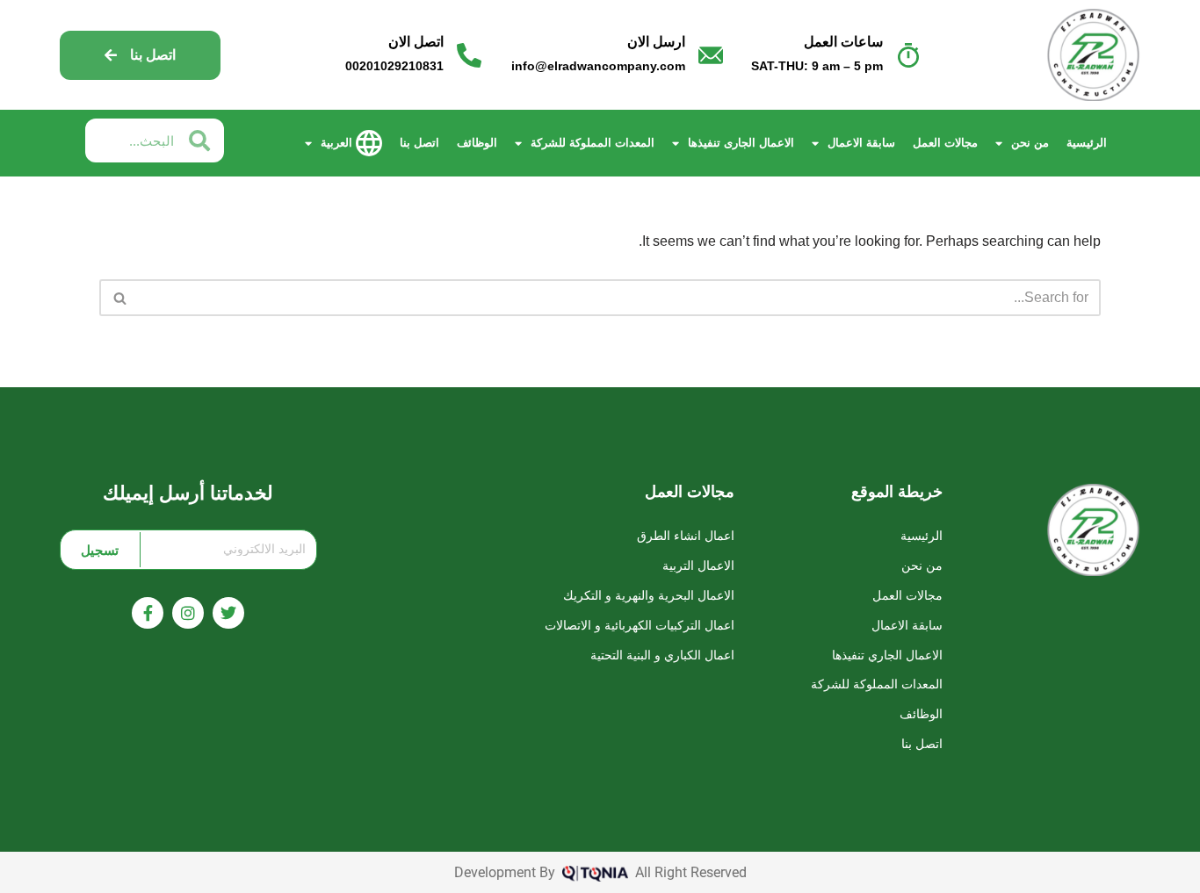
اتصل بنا (419, 142)
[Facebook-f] (147, 613)
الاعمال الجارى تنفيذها (741, 142)
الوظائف (477, 142)
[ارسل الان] (710, 55)
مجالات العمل (945, 142)
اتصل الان (416, 41)
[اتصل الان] (469, 55)
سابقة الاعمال (861, 142)
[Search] (119, 297)
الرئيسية (1086, 142)
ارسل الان (656, 41)
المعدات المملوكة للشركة (592, 142)
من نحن (1030, 142)
